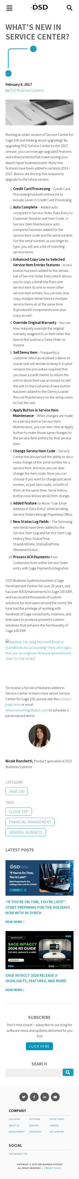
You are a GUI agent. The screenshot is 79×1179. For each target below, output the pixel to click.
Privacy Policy (53, 1168)
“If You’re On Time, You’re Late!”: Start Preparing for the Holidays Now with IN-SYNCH (37, 907)
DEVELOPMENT (17, 1131)
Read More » (14, 922)
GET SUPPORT (57, 1131)
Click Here (39, 1046)
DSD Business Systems (27, 90)
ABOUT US (14, 1125)
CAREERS (54, 1125)
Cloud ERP (18, 811)
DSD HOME (14, 1119)
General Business (25, 832)
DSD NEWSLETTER (18, 1153)
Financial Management (30, 821)
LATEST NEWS (57, 1119)
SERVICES (34, 1125)
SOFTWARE (34, 1119)
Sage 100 (16, 791)
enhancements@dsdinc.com (26, 710)
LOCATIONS (35, 1131)
